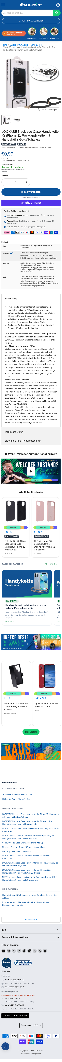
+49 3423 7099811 (14, 1005)
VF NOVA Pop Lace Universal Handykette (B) (22, 842)
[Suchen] (57, 13)
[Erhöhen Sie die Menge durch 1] (26, 182)
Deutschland (29, 1025)
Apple (37, 710)
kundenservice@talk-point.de (15, 987)
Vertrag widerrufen (15, 1016)
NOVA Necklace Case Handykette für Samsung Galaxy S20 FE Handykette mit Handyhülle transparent (30, 878)
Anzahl (4, 176)
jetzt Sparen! (31, 732)
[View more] (31, 646)
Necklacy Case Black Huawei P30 (17, 851)
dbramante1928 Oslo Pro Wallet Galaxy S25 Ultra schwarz (16, 706)
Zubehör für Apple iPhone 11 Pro (26, 45)
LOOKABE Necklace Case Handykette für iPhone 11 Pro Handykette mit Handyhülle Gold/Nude (27, 823)
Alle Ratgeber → (52, 564)
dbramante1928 (10, 713)
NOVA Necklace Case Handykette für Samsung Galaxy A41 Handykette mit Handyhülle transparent (28, 837)
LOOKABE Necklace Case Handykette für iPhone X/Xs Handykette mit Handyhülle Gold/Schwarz (26, 871)
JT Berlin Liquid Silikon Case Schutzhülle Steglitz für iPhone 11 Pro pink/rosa (44, 545)
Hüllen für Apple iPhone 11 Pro (16, 799)
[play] (31, 471)
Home (4, 45)
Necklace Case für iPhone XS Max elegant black (23, 847)
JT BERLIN (8, 554)
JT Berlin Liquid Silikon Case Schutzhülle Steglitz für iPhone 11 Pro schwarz (15, 545)
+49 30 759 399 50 (14, 979)
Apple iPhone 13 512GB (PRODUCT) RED (46, 705)
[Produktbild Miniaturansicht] (6, 120)
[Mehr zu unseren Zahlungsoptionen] (28, 211)
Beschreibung (11, 298)
